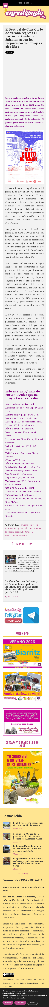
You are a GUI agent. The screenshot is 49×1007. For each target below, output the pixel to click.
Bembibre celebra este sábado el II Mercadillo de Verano (28, 824)
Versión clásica (24, 3)
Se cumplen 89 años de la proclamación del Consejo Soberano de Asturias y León (27, 836)
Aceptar (8, 1003)
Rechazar (20, 1003)
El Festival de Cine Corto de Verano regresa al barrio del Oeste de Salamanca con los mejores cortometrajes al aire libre (24, 38)
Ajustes (32, 1003)
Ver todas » (23, 874)
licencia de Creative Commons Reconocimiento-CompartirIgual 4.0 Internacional (23, 983)
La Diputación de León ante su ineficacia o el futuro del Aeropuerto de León (27, 848)
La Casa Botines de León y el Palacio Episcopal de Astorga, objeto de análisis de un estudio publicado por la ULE (21, 574)
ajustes (23, 998)
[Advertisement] (24, 75)
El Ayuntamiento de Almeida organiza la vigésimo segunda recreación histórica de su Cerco (28, 862)
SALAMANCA (21, 535)
